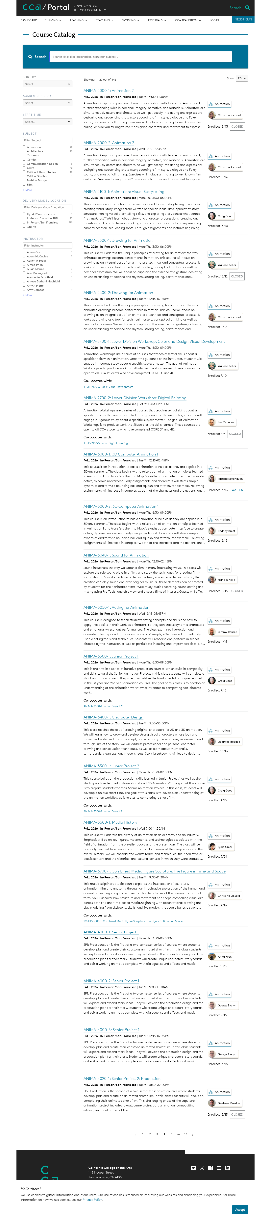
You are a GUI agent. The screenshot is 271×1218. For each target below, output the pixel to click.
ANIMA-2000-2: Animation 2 (109, 142)
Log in (214, 20)
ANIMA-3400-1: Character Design (113, 717)
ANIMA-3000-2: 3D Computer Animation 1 (121, 506)
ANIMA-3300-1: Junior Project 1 (111, 656)
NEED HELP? (243, 19)
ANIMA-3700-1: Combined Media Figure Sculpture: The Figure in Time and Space (155, 871)
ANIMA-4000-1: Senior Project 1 (111, 932)
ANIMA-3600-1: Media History (110, 822)
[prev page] (135, 1134)
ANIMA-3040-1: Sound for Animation (116, 555)
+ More (27, 190)
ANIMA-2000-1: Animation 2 (109, 90)
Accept (240, 1209)
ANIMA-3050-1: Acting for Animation (116, 607)
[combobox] (135, 56)
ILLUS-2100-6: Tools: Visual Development (109, 386)
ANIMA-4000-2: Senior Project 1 (111, 980)
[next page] (178, 1135)
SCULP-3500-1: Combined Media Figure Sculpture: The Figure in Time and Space (133, 921)
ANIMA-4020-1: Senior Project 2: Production (122, 1078)
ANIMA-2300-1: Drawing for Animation (118, 240)
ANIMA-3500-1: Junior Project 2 (103, 706)
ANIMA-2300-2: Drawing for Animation (118, 292)
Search (236, 7)
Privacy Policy (92, 1200)
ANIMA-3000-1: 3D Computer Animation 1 (121, 454)
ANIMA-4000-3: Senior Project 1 (111, 1029)
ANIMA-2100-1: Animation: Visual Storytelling (124, 191)
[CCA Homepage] (50, 1175)
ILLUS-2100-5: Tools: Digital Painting (106, 443)
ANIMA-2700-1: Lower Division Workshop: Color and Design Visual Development (154, 341)
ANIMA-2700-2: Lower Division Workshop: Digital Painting (135, 397)
